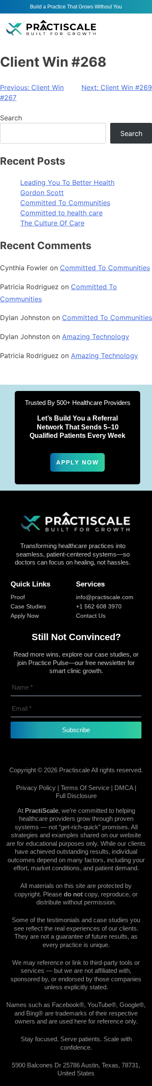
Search (11, 118)
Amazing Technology (95, 336)
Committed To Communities (65, 202)
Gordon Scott (42, 192)
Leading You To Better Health (67, 182)
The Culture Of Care (52, 223)
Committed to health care (61, 213)
